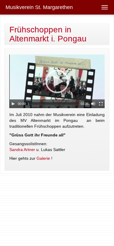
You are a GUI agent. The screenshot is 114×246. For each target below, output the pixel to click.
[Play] (13, 103)
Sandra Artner (22, 149)
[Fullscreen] (101, 103)
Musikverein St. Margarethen (39, 7)
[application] (57, 81)
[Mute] (93, 103)
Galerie (43, 158)
